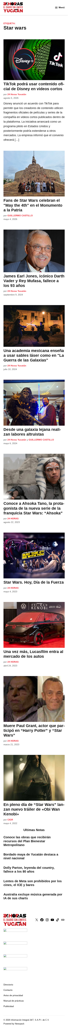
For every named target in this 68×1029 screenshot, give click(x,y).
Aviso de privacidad (13, 995)
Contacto (7, 990)
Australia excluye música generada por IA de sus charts (32, 896)
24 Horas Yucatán (16, 94)
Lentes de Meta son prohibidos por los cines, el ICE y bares (32, 883)
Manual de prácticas (13, 1000)
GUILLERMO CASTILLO (20, 215)
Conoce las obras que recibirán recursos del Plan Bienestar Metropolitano (27, 841)
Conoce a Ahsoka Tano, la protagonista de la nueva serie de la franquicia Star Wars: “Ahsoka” (33, 508)
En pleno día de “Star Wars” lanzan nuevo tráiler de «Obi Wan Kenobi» (33, 809)
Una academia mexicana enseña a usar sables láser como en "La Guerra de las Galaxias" (33, 355)
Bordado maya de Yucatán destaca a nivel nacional (30, 856)
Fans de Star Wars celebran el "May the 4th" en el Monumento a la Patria (32, 205)
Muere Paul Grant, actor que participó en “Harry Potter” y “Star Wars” (34, 730)
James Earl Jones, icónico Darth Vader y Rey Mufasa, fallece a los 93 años (33, 281)
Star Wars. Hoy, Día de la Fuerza (33, 582)
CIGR (10, 819)
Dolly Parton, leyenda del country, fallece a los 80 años (29, 869)
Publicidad (8, 1006)
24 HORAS (13, 518)
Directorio (8, 984)
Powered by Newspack (13, 1024)
